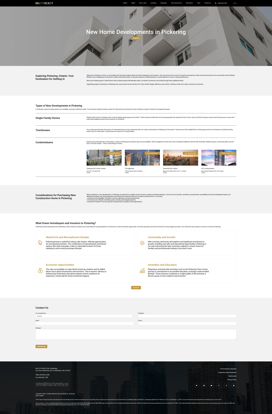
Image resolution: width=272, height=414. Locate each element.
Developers (164, 3)
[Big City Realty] (44, 3)
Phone (140, 320)
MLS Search (189, 3)
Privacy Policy (231, 379)
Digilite (42, 395)
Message (39, 328)
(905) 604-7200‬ (222, 3)
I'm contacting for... (41, 313)
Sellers (133, 3)
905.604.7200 (44, 375)
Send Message (41, 346)
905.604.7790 (43, 377)
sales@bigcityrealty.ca (52, 384)
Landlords (153, 3)
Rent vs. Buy (142, 3)
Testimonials (232, 376)
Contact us (208, 3)
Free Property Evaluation (228, 369)
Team (198, 3)
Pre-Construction (176, 3)
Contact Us (136, 38)
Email (38, 320)
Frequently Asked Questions (227, 372)
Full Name (141, 313)
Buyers (125, 3)
